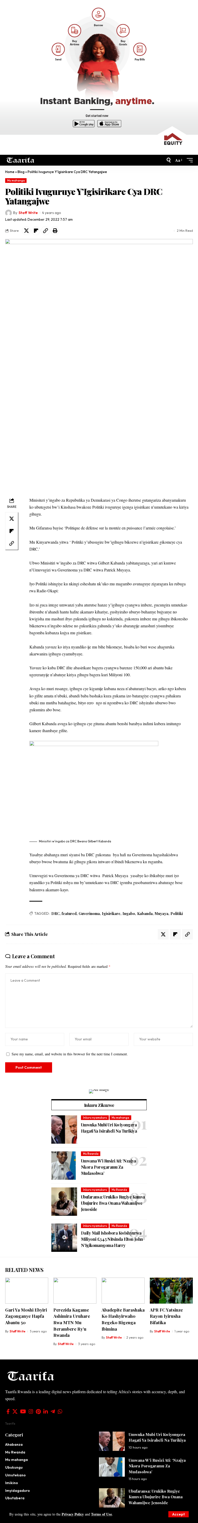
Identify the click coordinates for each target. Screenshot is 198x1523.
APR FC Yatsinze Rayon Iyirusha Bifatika (166, 1316)
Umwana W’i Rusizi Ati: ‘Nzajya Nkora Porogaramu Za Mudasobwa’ (108, 1167)
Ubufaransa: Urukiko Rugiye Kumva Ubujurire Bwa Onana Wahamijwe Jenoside (113, 1203)
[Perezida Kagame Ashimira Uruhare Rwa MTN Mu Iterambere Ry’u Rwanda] (74, 1290)
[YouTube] (23, 1411)
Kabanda (145, 913)
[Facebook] (8, 1411)
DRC (55, 913)
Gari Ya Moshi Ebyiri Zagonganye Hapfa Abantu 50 (26, 1316)
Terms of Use (101, 1514)
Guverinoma (89, 913)
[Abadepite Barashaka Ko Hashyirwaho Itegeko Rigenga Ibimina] (123, 1290)
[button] (178, 1514)
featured (69, 913)
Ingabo (128, 913)
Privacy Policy (73, 1514)
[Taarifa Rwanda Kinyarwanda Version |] (20, 160)
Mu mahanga (16, 180)
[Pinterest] (38, 1411)
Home (9, 172)
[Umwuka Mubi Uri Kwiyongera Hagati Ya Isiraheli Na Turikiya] (64, 1129)
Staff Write (28, 212)
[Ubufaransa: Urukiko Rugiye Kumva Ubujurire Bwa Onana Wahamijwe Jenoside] (64, 1201)
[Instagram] (31, 1411)
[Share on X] (26, 230)
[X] (15, 1411)
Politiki (176, 913)
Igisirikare (111, 913)
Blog (21, 172)
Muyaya (161, 913)
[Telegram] (52, 1411)
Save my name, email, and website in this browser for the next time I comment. (70, 1053)
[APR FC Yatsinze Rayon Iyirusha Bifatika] (171, 1290)
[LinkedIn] (45, 1411)
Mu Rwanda (90, 1154)
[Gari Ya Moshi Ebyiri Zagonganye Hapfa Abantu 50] (26, 1290)
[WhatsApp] (60, 1411)
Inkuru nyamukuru (95, 1117)
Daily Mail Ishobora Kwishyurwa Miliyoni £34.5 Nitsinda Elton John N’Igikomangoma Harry (112, 1239)
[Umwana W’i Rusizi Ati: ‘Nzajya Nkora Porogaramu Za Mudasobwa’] (64, 1165)
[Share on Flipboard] (35, 230)
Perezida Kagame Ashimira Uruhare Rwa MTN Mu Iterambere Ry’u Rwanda (71, 1322)
